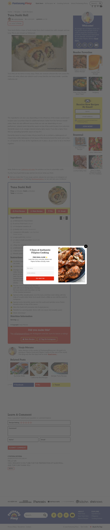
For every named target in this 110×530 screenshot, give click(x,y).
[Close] (86, 246)
